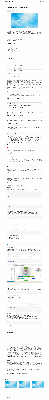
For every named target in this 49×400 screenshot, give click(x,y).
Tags (40, 1)
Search (43, 1)
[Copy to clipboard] (41, 193)
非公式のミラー (20, 161)
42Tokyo (9, 31)
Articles (38, 1)
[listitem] (11, 386)
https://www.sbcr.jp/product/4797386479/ (12, 125)
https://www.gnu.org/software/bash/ (12, 157)
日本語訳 (39, 112)
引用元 (24, 373)
